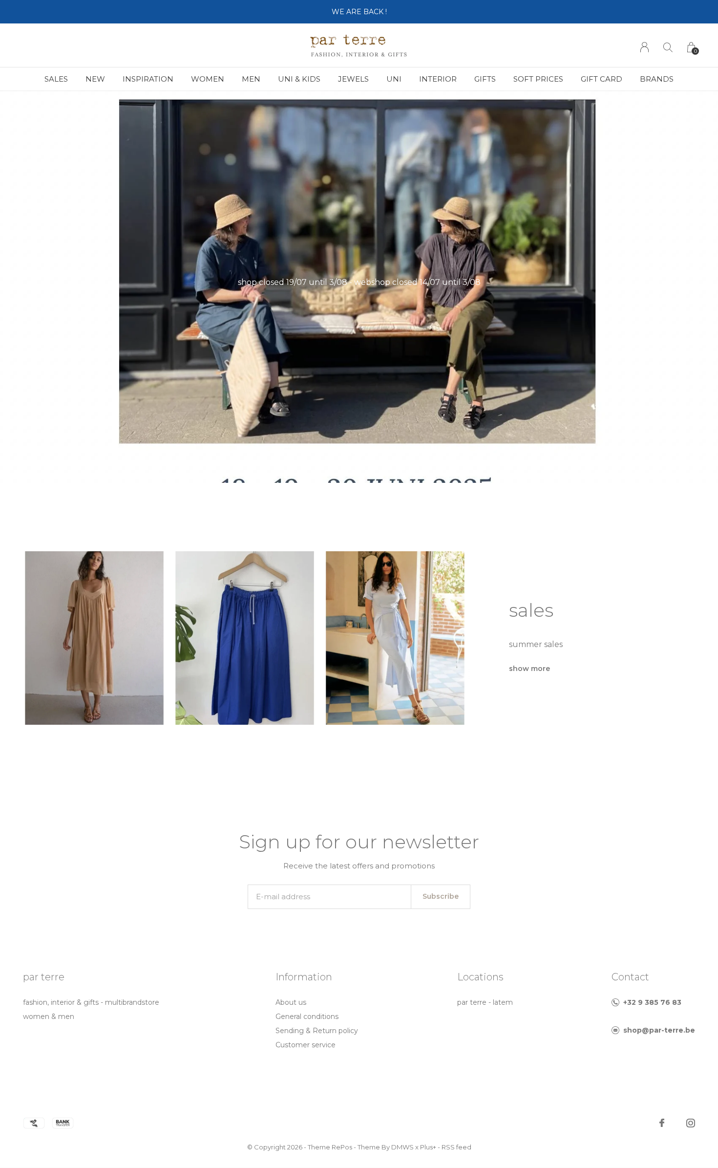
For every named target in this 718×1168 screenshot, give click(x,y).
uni (393, 79)
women (207, 79)
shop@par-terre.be (659, 1030)
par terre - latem (485, 1002)
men (251, 79)
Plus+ (428, 1147)
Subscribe (440, 896)
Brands (657, 79)
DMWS (402, 1147)
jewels (353, 79)
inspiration (148, 79)
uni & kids (299, 79)
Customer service (305, 1044)
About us (290, 1002)
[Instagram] (690, 1123)
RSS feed (456, 1147)
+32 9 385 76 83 (652, 1002)
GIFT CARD (601, 79)
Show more (529, 668)
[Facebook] (661, 1123)
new (95, 79)
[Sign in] (644, 47)
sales (56, 79)
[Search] (668, 47)
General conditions (306, 1016)
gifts (485, 79)
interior (438, 79)
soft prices (538, 79)
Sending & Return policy (316, 1030)
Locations (480, 977)
